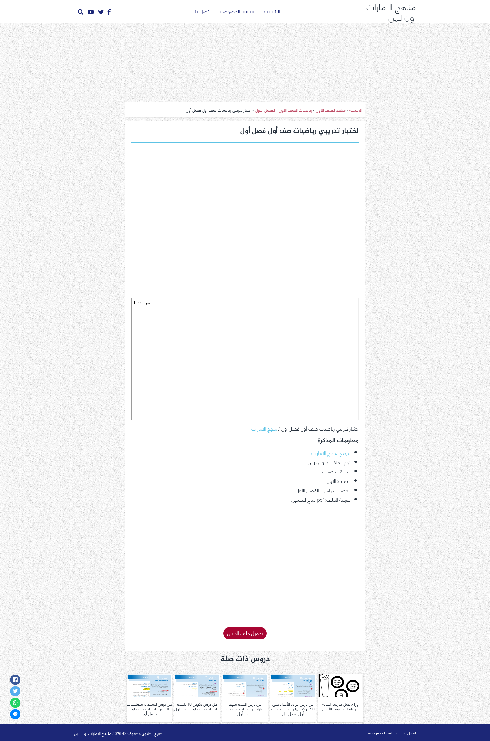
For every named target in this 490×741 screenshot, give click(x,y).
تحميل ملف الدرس (245, 632)
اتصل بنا (201, 11)
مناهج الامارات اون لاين (391, 11)
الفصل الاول (265, 110)
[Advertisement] (245, 61)
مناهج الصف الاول (331, 110)
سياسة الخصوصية (237, 11)
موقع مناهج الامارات (330, 452)
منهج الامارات (264, 428)
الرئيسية (272, 11)
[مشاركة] (15, 680)
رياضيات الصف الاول (295, 110)
